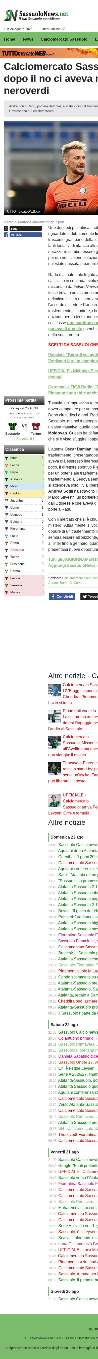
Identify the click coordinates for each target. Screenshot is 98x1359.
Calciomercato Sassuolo (79, 578)
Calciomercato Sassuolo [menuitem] (64, 39)
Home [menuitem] (9, 39)
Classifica (14, 449)
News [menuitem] (28, 39)
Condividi (64, 596)
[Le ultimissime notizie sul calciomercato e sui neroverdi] (36, 15)
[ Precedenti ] (24, 438)
